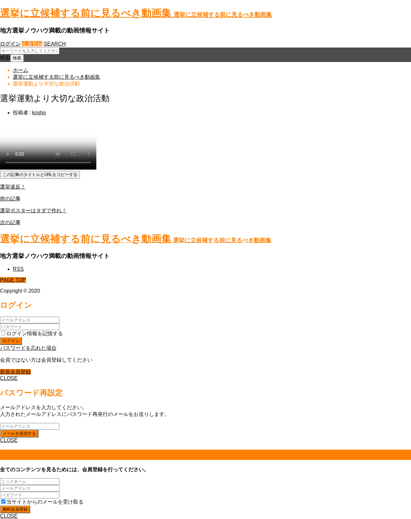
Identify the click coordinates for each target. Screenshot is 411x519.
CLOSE (9, 378)
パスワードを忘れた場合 (28, 348)
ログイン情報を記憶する (34, 333)
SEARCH (55, 44)
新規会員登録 (15, 371)
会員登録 (32, 44)
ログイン (10, 44)
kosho (39, 112)
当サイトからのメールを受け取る (44, 502)
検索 (5, 57)
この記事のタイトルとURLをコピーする (40, 174)
